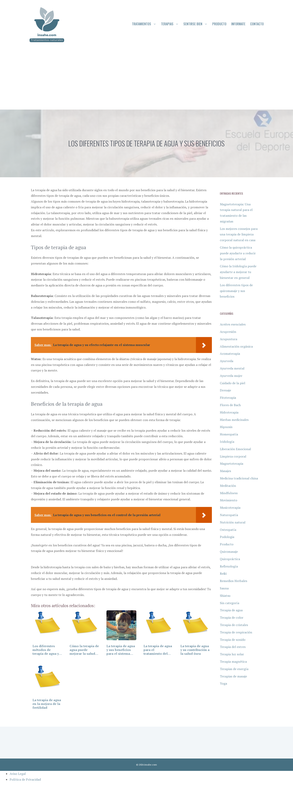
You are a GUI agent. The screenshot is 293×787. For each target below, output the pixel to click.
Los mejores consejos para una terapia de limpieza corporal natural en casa (239, 234)
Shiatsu (225, 595)
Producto (219, 24)
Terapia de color (231, 617)
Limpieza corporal (233, 456)
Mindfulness (229, 493)
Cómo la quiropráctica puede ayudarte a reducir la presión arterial (238, 253)
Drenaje (225, 390)
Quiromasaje (229, 551)
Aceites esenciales (233, 324)
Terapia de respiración (236, 632)
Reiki (223, 573)
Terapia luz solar (232, 654)
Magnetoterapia (231, 463)
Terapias (167, 24)
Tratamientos (141, 24)
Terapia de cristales (234, 625)
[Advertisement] (146, 80)
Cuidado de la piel (232, 383)
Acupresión (228, 331)
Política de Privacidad (25, 779)
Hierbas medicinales (234, 420)
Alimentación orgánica (236, 346)
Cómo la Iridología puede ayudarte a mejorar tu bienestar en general (238, 272)
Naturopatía (229, 515)
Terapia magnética (233, 661)
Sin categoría (229, 603)
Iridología (227, 441)
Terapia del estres (233, 647)
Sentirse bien (192, 24)
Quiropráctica (230, 559)
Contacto (257, 24)
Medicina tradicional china (239, 478)
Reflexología (229, 566)
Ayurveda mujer (231, 375)
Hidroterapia (229, 412)
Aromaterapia (230, 353)
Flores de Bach (230, 405)
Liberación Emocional (235, 449)
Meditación (228, 485)
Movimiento (228, 500)
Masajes (225, 471)
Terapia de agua (231, 610)
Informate (238, 24)
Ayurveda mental (232, 368)
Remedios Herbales (233, 581)
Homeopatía (229, 434)
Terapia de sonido (232, 639)
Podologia (227, 537)
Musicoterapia (230, 507)
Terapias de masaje (233, 676)
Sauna (224, 588)
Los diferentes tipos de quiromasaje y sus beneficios (236, 291)
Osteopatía (228, 529)
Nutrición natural (232, 522)
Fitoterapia (228, 397)
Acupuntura (228, 339)
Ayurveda (226, 361)
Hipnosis (226, 427)
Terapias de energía (234, 669)
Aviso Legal (18, 773)
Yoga (223, 683)
